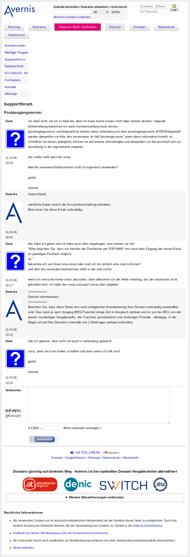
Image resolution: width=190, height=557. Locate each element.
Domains (39, 27)
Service (115, 27)
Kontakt (140, 27)
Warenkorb (166, 27)
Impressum (16, 35)
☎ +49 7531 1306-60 (85, 452)
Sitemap (11, 93)
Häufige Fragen (16, 52)
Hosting (14, 27)
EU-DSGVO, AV (16, 73)
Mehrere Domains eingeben (72, 17)
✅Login (174, 7)
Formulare (12, 80)
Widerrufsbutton (23, 547)
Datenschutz (14, 66)
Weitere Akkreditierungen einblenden (96, 497)
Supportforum (15, 59)
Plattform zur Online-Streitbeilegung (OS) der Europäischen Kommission (60, 533)
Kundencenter (15, 45)
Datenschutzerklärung (147, 525)
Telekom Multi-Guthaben (77, 27)
